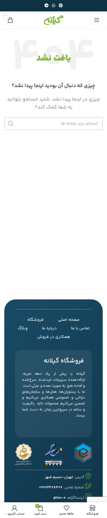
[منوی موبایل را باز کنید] (97, 20)
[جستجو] (10, 123)
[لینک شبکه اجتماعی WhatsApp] (53, 6)
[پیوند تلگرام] (46, 6)
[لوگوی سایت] (54, 20)
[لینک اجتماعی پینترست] (60, 6)
